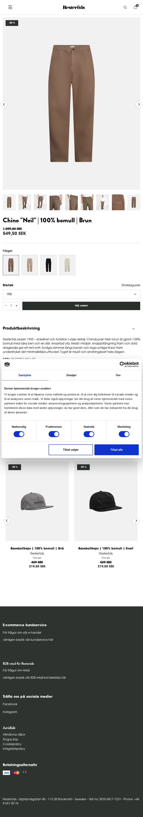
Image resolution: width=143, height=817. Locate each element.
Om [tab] (118, 375)
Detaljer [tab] (71, 375)
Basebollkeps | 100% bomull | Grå (37, 548)
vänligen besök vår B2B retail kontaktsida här (34, 677)
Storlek (8, 285)
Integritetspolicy (14, 749)
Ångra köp (10, 739)
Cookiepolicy (12, 744)
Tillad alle (116, 449)
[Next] (139, 104)
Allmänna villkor (14, 734)
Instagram (10, 712)
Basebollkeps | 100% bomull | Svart (105, 548)
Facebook (10, 704)
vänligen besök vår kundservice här (28, 640)
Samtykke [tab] (24, 375)
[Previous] (4, 104)
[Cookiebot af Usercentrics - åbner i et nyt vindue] (122, 364)
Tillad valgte (71, 449)
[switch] (54, 434)
